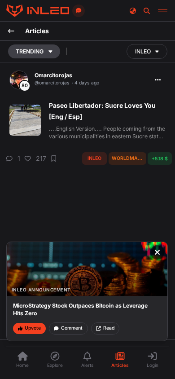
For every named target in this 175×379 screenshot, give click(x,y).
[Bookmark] (54, 158)
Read (108, 328)
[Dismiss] (157, 252)
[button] (11, 158)
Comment (72, 328)
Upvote (33, 328)
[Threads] (37, 10)
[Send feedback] (78, 10)
